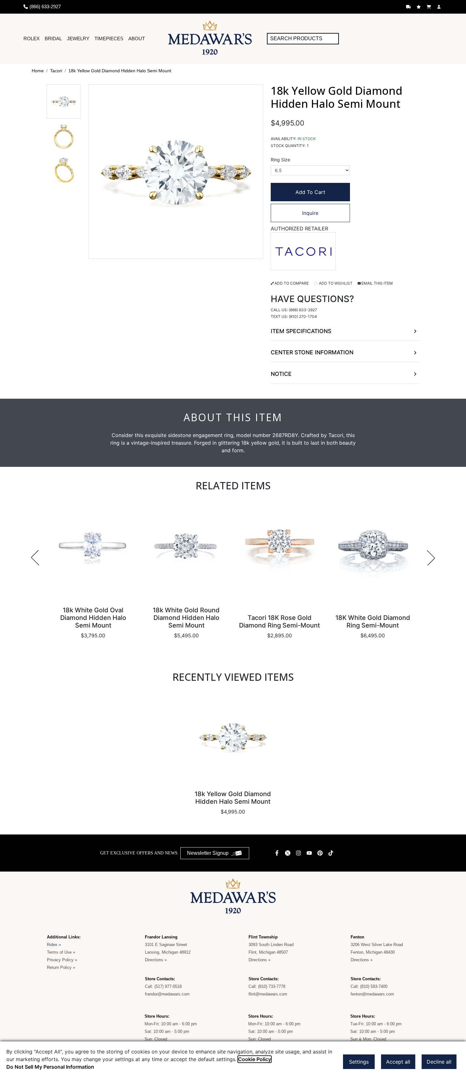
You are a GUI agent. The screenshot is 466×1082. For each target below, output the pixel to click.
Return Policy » (61, 967)
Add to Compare (292, 283)
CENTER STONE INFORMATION (312, 352)
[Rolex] (419, 39)
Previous (35, 557)
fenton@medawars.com (372, 994)
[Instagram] (299, 853)
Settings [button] (359, 1062)
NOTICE (281, 373)
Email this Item (377, 283)
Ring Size (280, 159)
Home (38, 70)
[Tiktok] (331, 853)
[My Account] (440, 6)
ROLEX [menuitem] (31, 38)
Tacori (56, 70)
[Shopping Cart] (429, 6)
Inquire (310, 213)
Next (431, 557)
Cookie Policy (254, 1059)
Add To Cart (310, 192)
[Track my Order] (409, 6)
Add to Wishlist (335, 283)
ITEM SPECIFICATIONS (301, 331)
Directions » (156, 959)
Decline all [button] (439, 1062)
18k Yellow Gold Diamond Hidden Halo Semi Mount (119, 70)
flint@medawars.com (268, 994)
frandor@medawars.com (167, 994)
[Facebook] (277, 853)
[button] (64, 101)
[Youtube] (310, 853)
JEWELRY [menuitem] (78, 38)
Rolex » (54, 944)
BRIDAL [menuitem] (53, 38)
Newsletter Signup (208, 853)
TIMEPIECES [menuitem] (108, 38)
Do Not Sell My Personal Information (50, 1067)
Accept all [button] (398, 1062)
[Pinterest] (320, 853)
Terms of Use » (61, 952)
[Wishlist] (419, 6)
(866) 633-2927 (303, 309)
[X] (288, 853)
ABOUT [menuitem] (136, 38)
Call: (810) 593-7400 (369, 986)
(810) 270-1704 (303, 316)
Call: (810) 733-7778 (267, 986)
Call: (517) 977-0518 (163, 986)
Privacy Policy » (62, 959)
